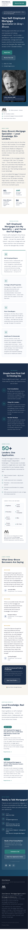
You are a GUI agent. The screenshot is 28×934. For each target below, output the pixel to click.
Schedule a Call (15, 851)
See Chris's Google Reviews (15, 687)
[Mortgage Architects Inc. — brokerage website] (4, 110)
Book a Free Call (19, 3)
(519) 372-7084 (8, 63)
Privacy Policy (5, 925)
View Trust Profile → (12, 680)
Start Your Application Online (15, 857)
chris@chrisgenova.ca (9, 66)
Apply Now (7, 52)
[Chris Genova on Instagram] (13, 865)
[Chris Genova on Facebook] (9, 865)
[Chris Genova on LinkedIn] (6, 865)
